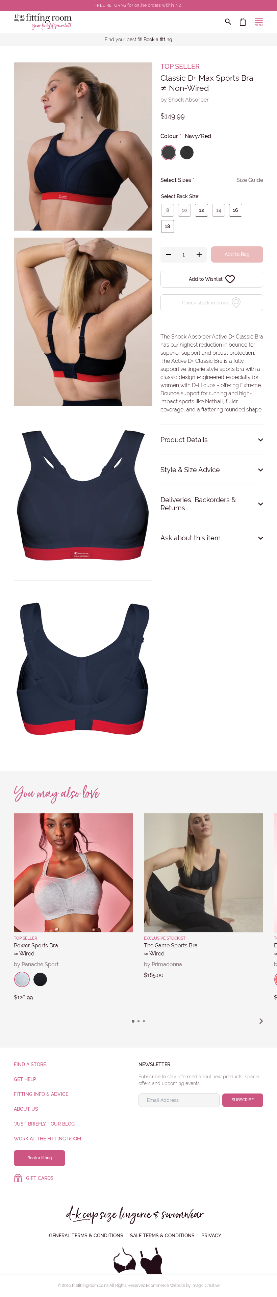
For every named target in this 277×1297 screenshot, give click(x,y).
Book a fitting (158, 39)
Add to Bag (237, 254)
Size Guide (249, 180)
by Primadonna (163, 964)
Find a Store (30, 1064)
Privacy (211, 1235)
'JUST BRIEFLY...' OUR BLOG (44, 1124)
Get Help (25, 1079)
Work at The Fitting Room (47, 1138)
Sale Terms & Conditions (162, 1235)
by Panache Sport (36, 964)
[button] (133, 1021)
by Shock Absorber (184, 100)
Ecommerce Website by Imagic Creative (183, 1285)
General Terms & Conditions (86, 1235)
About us (26, 1109)
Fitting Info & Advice (41, 1094)
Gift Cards (40, 1178)
